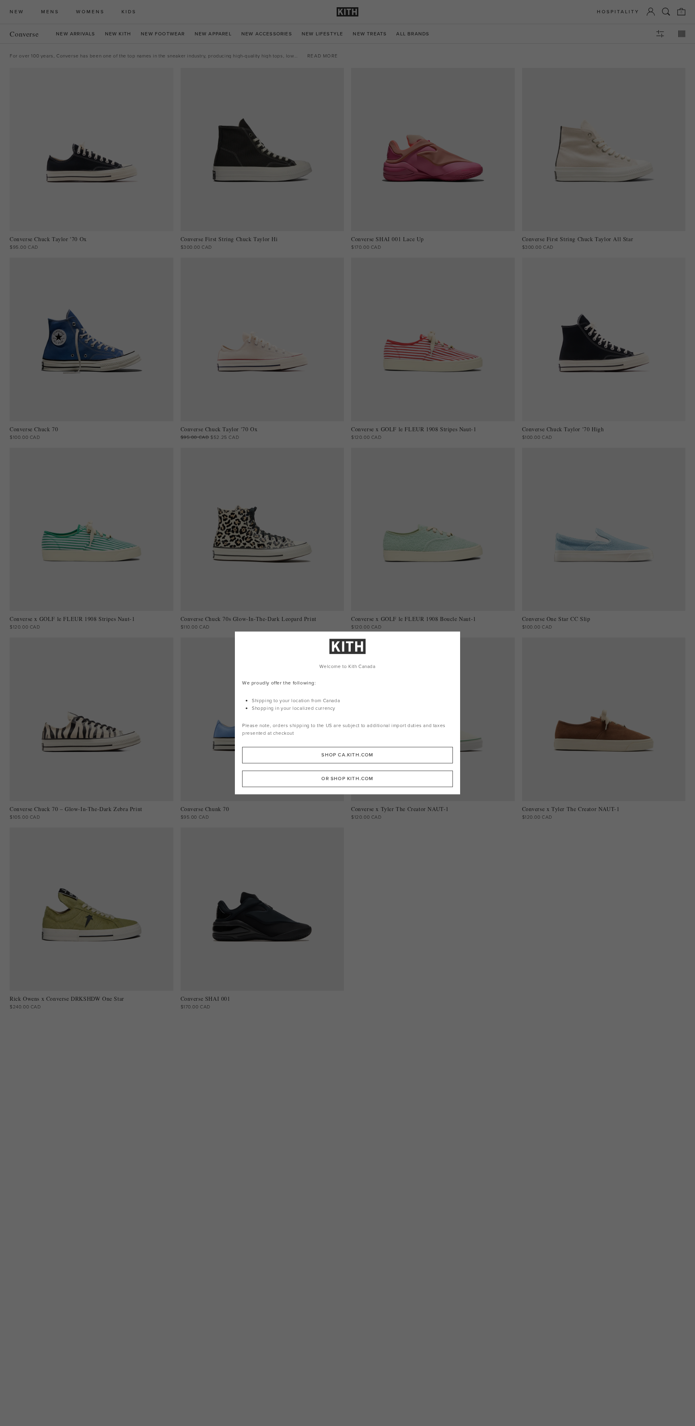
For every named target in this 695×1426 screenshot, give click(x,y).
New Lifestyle (322, 34)
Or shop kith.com (347, 779)
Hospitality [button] (618, 12)
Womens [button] (90, 12)
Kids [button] (128, 12)
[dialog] (347, 712)
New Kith (118, 34)
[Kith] (347, 11)
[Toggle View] (681, 33)
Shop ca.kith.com (347, 755)
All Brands (412, 34)
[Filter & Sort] (660, 33)
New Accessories (266, 34)
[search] (666, 12)
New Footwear (163, 34)
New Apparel (213, 34)
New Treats (370, 34)
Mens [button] (50, 12)
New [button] (17, 12)
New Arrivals (75, 34)
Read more (322, 55)
